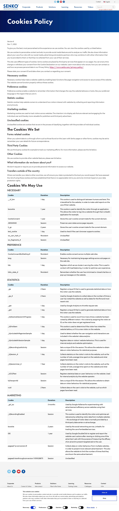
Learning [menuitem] (65, 7)
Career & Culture (26, 486)
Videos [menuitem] (90, 7)
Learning (71, 483)
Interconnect (38, 486)
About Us (10, 486)
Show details (91, 507)
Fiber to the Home (55, 486)
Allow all (104, 492)
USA (102, 486)
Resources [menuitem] (78, 7)
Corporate (10, 483)
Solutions (53, 483)
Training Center (72, 486)
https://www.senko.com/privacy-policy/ (66, 67)
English (108, 2)
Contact (98, 2)
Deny (104, 498)
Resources (88, 483)
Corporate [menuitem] (26, 7)
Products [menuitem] (39, 7)
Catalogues (88, 486)
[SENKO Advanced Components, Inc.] (11, 6)
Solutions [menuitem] (52, 7)
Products (38, 483)
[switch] (50, 507)
